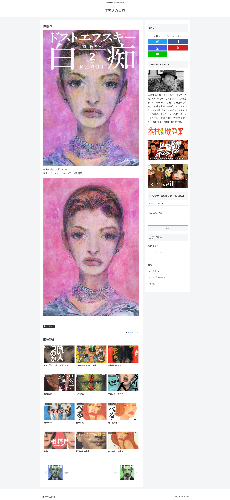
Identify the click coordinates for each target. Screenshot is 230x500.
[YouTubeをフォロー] (178, 48)
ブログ (151, 259)
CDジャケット (155, 252)
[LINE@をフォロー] (157, 54)
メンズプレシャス (156, 277)
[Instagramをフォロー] (157, 48)
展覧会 (151, 265)
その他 (151, 284)
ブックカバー (50, 326)
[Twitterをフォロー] (157, 41)
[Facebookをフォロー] (178, 41)
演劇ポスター (154, 246)
